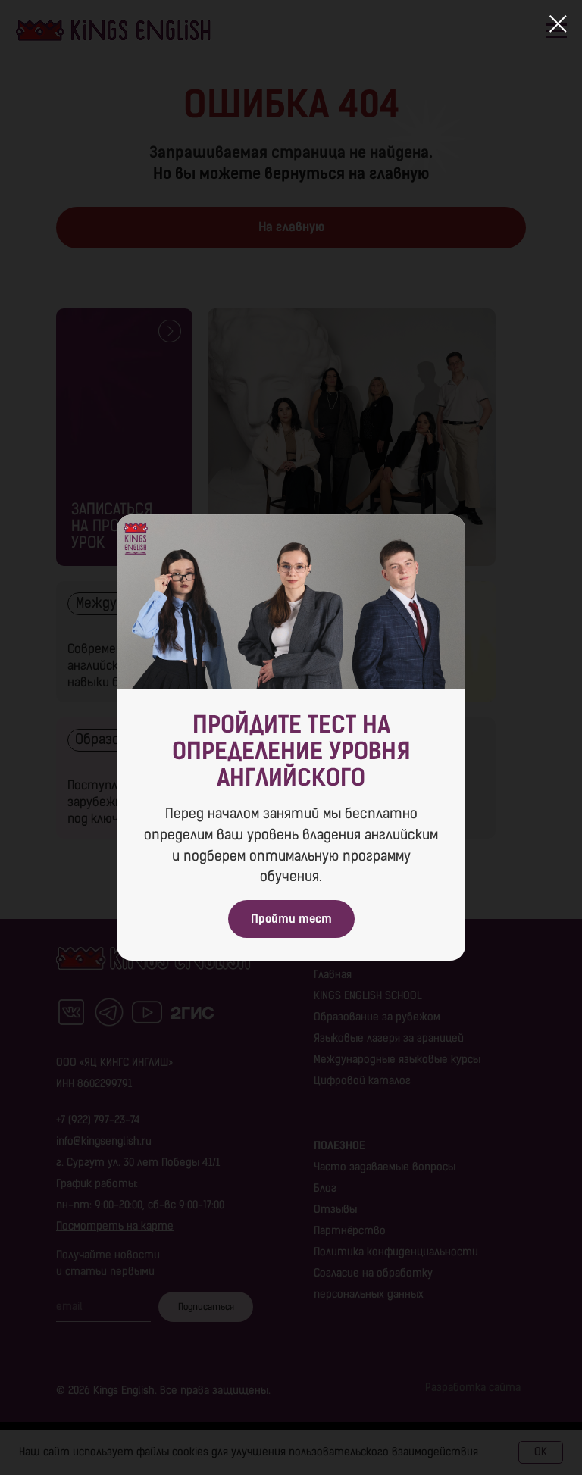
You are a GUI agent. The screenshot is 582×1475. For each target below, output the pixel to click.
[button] (291, 919)
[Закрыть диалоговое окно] (558, 24)
